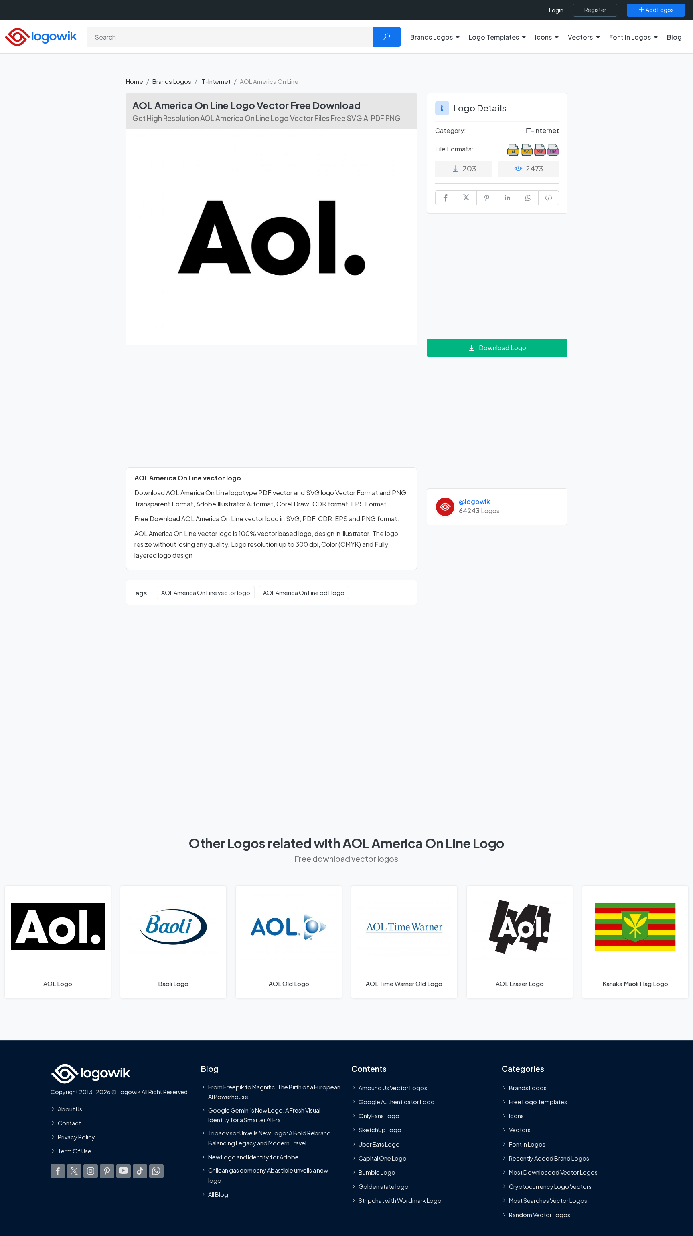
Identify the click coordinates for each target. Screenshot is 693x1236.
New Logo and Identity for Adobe (253, 1156)
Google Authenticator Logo (397, 1101)
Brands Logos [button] (431, 37)
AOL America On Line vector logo (205, 592)
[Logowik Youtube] (123, 1170)
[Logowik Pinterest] (107, 1170)
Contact (69, 1123)
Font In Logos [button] (630, 37)
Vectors (520, 1129)
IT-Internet (216, 81)
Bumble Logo (377, 1172)
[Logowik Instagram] (90, 1170)
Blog (674, 37)
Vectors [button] (580, 37)
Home (134, 81)
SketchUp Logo (380, 1129)
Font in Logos (527, 1143)
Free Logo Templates (538, 1101)
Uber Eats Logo (379, 1143)
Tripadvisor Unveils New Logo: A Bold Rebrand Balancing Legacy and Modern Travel (269, 1137)
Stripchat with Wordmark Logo (400, 1200)
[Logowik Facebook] (58, 1170)
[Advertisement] (271, 411)
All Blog (218, 1194)
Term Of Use (74, 1151)
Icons (516, 1115)
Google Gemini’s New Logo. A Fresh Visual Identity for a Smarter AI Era (264, 1114)
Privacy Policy (76, 1137)
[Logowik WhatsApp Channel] (156, 1170)
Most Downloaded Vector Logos (553, 1172)
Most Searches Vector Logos (548, 1200)
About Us (70, 1108)
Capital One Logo (383, 1157)
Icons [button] (543, 37)
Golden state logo (384, 1186)
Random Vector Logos (539, 1214)
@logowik (474, 501)
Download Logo (502, 347)
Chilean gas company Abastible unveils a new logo (268, 1175)
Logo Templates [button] (494, 37)
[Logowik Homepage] (41, 36)
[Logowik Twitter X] (74, 1170)
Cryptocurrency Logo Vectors (550, 1186)
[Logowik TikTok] (140, 1170)
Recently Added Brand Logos (549, 1157)
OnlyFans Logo (379, 1115)
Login (556, 10)
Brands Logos (171, 81)
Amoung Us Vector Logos (393, 1087)
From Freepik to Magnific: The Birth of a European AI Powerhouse (274, 1091)
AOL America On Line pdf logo (303, 592)
